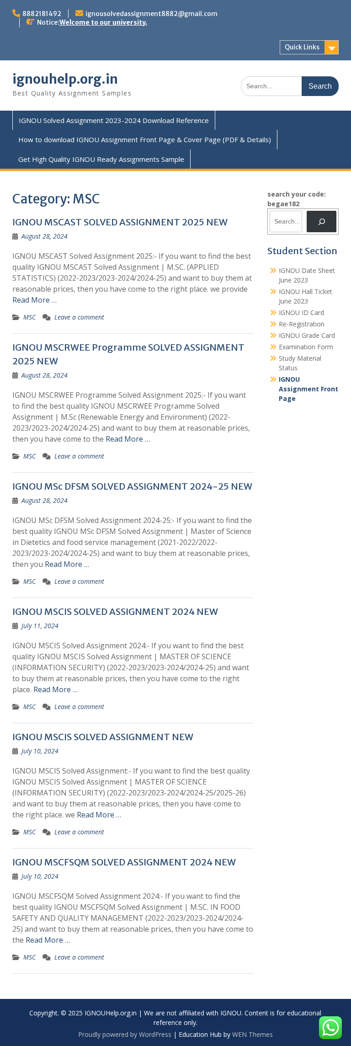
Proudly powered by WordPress (124, 1034)
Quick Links (302, 47)
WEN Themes (252, 1034)
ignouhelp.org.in (65, 79)
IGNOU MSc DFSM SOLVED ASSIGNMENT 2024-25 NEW (132, 486)
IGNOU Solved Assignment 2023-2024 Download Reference (114, 120)
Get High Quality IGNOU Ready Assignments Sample (101, 159)
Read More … (34, 300)
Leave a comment (79, 317)
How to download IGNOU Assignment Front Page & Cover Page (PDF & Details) (144, 139)
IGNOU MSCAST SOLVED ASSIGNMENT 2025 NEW (120, 222)
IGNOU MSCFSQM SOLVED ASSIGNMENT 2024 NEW (124, 862)
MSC (29, 317)
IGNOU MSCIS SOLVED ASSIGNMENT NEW (102, 736)
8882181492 (41, 14)
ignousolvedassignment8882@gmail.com (151, 14)
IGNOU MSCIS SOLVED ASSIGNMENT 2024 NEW (115, 611)
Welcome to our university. (103, 22)
